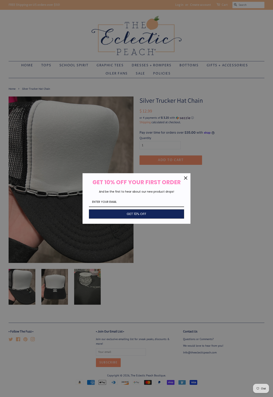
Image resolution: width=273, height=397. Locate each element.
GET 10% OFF (136, 214)
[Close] (185, 178)
